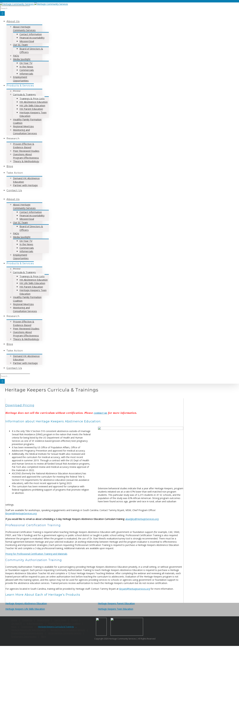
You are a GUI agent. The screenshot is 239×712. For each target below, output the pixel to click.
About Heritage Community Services (64, 633)
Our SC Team (60, 620)
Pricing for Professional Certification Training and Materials (36, 553)
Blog (43, 636)
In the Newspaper (35, 623)
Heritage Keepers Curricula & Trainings (56, 626)
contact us (100, 412)
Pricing (74, 620)
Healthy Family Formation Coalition (64, 623)
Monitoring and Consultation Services (68, 630)
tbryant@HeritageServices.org (21, 513)
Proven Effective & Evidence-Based (27, 633)
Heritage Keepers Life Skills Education (25, 608)
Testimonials (27, 626)
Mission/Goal (43, 620)
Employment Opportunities (23, 636)
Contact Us (27, 620)
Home (14, 620)
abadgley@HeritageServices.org (142, 518)
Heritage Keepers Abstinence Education (26, 603)
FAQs (13, 626)
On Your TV (16, 623)
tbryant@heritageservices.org (134, 588)
